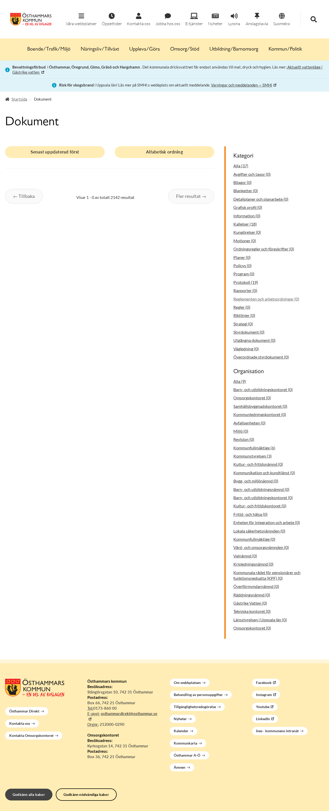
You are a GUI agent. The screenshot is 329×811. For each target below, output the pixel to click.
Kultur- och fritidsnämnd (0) (258, 464)
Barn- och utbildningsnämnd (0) (261, 489)
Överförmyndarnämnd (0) (256, 586)
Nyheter (180, 719)
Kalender (181, 731)
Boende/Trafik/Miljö (48, 49)
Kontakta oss (19, 723)
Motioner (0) (244, 240)
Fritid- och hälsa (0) (250, 514)
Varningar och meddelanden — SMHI (241, 85)
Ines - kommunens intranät (277, 731)
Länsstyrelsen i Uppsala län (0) (260, 619)
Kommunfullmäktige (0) (254, 539)
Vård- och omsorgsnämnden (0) (261, 547)
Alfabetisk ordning (164, 152)
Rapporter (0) (245, 290)
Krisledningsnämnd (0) (253, 564)
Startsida (19, 99)
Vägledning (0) (246, 348)
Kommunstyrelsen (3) (252, 455)
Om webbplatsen (187, 682)
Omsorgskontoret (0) (252, 397)
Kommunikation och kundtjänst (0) (264, 472)
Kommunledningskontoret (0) (259, 414)
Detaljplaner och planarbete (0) (260, 199)
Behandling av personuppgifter (198, 694)
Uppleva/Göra (144, 49)
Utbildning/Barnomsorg (233, 49)
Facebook (264, 682)
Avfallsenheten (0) (249, 422)
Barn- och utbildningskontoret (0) (263, 389)
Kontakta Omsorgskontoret (31, 735)
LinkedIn (263, 719)
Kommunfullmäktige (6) (254, 447)
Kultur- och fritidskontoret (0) (259, 505)
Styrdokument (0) (248, 332)
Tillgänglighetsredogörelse (195, 706)
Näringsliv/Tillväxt (100, 49)
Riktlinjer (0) (244, 315)
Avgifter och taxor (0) (252, 174)
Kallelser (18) (245, 223)
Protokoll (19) (245, 282)
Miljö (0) (240, 431)
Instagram (264, 694)
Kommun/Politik (285, 49)
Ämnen (179, 767)
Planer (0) (242, 257)
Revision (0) (243, 439)
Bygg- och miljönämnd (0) (255, 480)
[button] (81, 19)
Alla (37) (240, 165)
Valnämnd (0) (245, 555)
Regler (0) (241, 307)
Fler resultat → (191, 196)
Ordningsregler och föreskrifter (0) (263, 248)
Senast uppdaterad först (55, 152)
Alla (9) (239, 381)
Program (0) (243, 273)
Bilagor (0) (242, 182)
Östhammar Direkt (24, 711)
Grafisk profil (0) (247, 207)
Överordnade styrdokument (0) (261, 356)
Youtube (262, 706)
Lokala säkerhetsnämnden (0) (259, 530)
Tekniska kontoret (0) (252, 611)
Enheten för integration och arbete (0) (266, 522)
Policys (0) (242, 265)
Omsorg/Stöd (184, 49)
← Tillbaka (24, 196)
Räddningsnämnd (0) (251, 594)
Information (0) (246, 215)
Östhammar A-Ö (187, 755)
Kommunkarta (185, 743)
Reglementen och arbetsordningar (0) (266, 298)
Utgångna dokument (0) (254, 340)
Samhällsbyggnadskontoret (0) (260, 406)
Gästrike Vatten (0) (250, 603)
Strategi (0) (243, 323)
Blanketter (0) (245, 190)
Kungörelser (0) (247, 232)
